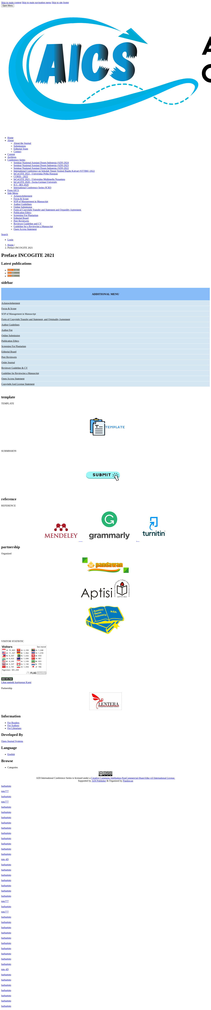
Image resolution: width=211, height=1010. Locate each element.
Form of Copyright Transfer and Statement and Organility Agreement (48, 209)
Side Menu (12, 193)
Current (11, 154)
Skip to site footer (60, 2)
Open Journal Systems (12, 741)
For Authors (13, 725)
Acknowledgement (23, 196)
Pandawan (128, 780)
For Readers (13, 722)
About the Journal (22, 143)
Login (10, 239)
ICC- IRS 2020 (21, 185)
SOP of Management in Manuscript (31, 201)
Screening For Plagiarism (26, 215)
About (10, 140)
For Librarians (14, 728)
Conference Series (16, 160)
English (11, 754)
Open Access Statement (25, 229)
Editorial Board (21, 218)
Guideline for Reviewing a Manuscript (20, 373)
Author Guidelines (23, 204)
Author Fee (7, 330)
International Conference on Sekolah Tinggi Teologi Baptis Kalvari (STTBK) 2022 (54, 171)
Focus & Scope (21, 198)
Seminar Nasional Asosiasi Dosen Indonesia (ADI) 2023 (41, 165)
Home (10, 137)
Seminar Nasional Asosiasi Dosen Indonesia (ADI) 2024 (41, 162)
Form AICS (13, 190)
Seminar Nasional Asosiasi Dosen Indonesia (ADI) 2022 (41, 168)
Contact (17, 151)
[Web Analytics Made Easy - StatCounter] (7, 679)
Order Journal (8, 362)
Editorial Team (21, 148)
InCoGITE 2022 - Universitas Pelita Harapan (36, 173)
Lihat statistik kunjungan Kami (16, 682)
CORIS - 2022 (21, 176)
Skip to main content (11, 2)
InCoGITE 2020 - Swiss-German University (35, 182)
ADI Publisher (99, 780)
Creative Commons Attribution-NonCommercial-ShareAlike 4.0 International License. (133, 778)
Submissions (20, 146)
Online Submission (23, 207)
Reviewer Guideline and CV (28, 223)
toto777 (5, 791)
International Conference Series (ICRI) (32, 187)
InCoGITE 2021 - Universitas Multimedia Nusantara (39, 179)
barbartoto (6, 786)
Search (4, 234)
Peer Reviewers (21, 221)
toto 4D (5, 859)
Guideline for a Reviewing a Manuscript (33, 226)
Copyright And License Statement (17, 384)
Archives (11, 157)
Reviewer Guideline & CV (14, 368)
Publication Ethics (22, 212)
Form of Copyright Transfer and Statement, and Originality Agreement (35, 319)
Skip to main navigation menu (36, 2)
